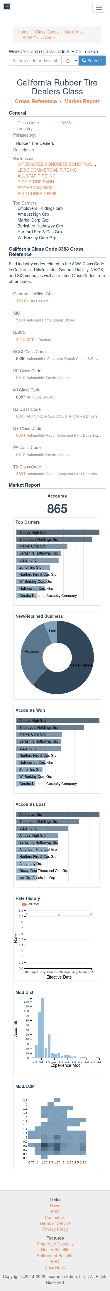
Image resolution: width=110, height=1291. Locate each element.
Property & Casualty (55, 1244)
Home (23, 32)
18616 (22, 301)
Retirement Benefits (55, 1255)
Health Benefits (55, 1250)
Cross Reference (36, 101)
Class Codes (47, 32)
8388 (66, 122)
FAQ (55, 1211)
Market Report (82, 101)
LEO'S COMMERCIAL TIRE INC (47, 170)
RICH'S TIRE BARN (36, 182)
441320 (23, 339)
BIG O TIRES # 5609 (37, 193)
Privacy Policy (55, 1229)
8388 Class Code (39, 38)
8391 (21, 435)
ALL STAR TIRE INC (36, 176)
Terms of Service (55, 1223)
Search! (94, 60)
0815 (21, 377)
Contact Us (55, 1217)
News (55, 1205)
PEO (55, 1261)
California (74, 32)
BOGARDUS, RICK (35, 187)
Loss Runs (55, 1267)
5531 (21, 320)
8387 (21, 416)
